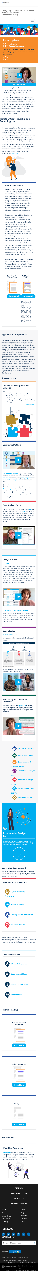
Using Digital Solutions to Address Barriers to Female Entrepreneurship (18, 12)
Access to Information (9, 1260)
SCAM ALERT (11, 1262)
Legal (3, 1257)
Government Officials (19, 974)
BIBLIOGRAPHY (19, 1199)
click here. (16, 153)
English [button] (14, 1252)
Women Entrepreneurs (19, 964)
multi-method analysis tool (12, 480)
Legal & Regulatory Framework (15, 894)
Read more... (30, 405)
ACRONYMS (19, 1188)
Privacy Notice (11, 1257)
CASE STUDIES (7, 635)
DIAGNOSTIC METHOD (11, 474)
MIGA (31, 1266)
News (23, 1210)
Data (3, 1213)
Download (14, 296)
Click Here (19, 1045)
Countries (24, 1218)
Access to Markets (18, 925)
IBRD (19, 1266)
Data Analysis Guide (25, 755)
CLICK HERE (6, 841)
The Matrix (6, 563)
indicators (6, 478)
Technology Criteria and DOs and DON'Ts (16, 610)
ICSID (19, 1268)
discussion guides (9, 489)
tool (30, 509)
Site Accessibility (23, 1257)
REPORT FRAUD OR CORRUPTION (26, 1262)
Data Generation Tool (26, 748)
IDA (23, 1266)
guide (24, 511)
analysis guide (26, 478)
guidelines (22, 706)
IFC (27, 1266)
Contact (25, 1260)
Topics (23, 1222)
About (4, 1210)
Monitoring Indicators (26, 797)
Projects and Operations (25, 1214)
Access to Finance (17, 904)
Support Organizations (19, 984)
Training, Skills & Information (22, 915)
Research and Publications (6, 1217)
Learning (5, 1222)
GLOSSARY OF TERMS (19, 1193)
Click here (7, 1152)
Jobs (19, 1260)
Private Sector (16, 995)
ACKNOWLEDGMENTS (19, 1204)
